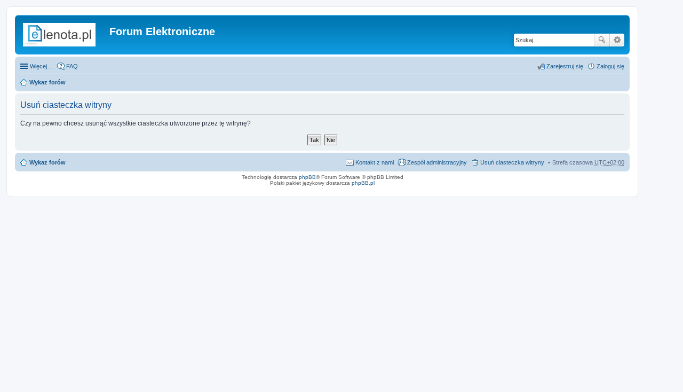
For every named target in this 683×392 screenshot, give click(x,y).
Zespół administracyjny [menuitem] (437, 162)
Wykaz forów (47, 82)
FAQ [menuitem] (72, 66)
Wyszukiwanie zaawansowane (617, 40)
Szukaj (602, 40)
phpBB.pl (363, 183)
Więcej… (41, 66)
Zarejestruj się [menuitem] (564, 66)
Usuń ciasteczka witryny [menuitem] (512, 162)
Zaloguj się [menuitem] (610, 66)
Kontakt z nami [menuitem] (374, 162)
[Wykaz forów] (63, 35)
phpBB (307, 177)
